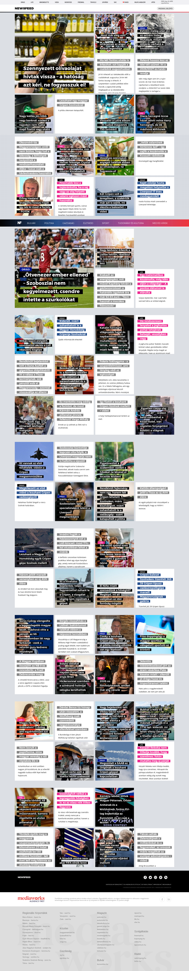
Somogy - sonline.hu (30, 957)
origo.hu (63, 942)
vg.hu (62, 955)
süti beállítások (146, 884)
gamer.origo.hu (103, 926)
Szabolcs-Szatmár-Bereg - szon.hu (36, 960)
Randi (126, 2)
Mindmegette (44, 2)
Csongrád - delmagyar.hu (32, 929)
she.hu (137, 922)
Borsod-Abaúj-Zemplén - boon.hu (36, 926)
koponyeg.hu (139, 939)
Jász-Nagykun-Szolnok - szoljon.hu (36, 948)
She (115, 2)
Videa (57, 2)
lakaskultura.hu (103, 923)
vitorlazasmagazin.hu (105, 945)
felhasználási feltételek (131, 884)
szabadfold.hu (65, 935)
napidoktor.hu (102, 932)
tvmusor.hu (101, 951)
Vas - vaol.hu (65, 913)
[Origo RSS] (165, 877)
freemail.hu (138, 935)
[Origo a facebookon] (145, 877)
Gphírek (105, 2)
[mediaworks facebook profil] (162, 899)
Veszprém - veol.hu (67, 916)
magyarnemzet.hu (67, 932)
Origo (23, 2)
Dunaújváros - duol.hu (31, 932)
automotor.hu (102, 920)
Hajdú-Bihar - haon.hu (31, 942)
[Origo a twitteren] (150, 877)
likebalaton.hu (102, 929)
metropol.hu (139, 916)
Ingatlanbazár (139, 2)
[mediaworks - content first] (31, 899)
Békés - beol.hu (28, 923)
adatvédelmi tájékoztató (114, 884)
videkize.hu (101, 948)
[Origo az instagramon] (155, 877)
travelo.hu (101, 939)
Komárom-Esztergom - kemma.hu (36, 951)
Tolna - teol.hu (28, 963)
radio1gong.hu (140, 958)
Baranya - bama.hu (30, 920)
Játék (153, 2)
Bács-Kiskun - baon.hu (31, 917)
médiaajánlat (167, 884)
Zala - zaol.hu (65, 919)
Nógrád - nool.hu (29, 954)
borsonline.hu (102, 964)
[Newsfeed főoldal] (24, 877)
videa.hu (137, 942)
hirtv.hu (63, 939)
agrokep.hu (64, 958)
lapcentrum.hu (140, 945)
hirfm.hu (137, 961)
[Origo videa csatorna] (160, 877)
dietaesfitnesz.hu (104, 942)
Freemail (81, 2)
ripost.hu (137, 913)
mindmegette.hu (103, 935)
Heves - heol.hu (28, 945)
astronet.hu (101, 917)
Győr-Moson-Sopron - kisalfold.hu (36, 939)
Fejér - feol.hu (28, 935)
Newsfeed (68, 2)
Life (32, 2)
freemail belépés (165, 8)
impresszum (157, 884)
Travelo (93, 2)
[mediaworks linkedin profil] (168, 899)
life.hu (136, 919)
